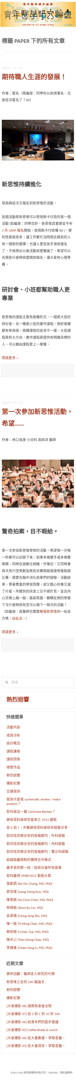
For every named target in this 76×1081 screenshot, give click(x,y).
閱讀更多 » (10, 358)
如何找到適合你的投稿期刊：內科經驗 (35, 844)
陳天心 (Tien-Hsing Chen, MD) (27, 940)
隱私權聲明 (66, 1073)
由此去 (17, 618)
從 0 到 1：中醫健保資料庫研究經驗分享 (37, 828)
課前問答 (13, 759)
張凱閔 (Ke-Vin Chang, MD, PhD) (29, 884)
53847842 (53, 1073)
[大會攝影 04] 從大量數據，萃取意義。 (35, 1038)
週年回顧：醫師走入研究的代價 (30, 974)
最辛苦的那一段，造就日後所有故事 (34, 868)
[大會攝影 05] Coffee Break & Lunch (32, 1030)
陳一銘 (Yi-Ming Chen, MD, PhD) (29, 924)
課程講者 (13, 751)
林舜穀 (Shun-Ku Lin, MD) (24, 908)
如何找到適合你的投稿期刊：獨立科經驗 (37, 852)
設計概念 (13, 743)
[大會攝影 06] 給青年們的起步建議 (32, 1022)
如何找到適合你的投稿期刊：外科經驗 (35, 836)
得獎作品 (13, 767)
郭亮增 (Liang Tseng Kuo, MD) (27, 892)
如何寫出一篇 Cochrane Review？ (30, 812)
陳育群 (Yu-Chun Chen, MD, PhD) (29, 900)
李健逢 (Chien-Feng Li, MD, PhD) (29, 948)
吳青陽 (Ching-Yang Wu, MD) (26, 916)
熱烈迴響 (17, 700)
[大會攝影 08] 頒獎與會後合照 (29, 1006)
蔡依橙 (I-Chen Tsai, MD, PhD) (27, 932)
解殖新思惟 (48, 612)
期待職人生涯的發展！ (34, 77)
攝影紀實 (13, 783)
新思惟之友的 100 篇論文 (25, 982)
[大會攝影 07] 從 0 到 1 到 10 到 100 (33, 1014)
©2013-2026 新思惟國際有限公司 (28, 1073)
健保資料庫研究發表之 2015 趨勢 (31, 820)
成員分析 (13, 735)
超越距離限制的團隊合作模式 (28, 860)
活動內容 (13, 727)
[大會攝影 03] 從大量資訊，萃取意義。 (35, 1046)
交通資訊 (13, 791)
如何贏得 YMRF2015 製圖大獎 (28, 876)
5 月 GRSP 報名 (13, 230)
